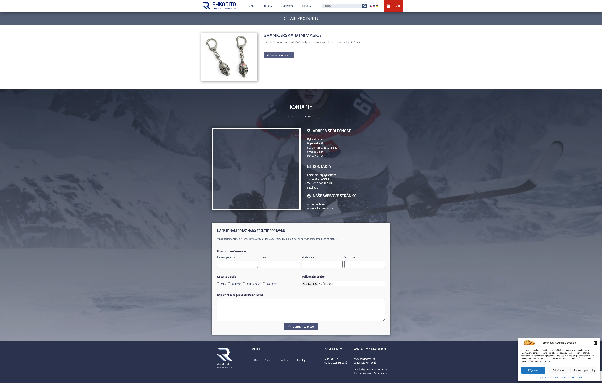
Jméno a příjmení (226, 257)
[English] (374, 5)
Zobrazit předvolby (585, 370)
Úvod (251, 5)
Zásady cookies (542, 377)
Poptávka (236, 283)
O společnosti (287, 5)
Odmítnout (559, 370)
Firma (263, 257)
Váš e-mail (350, 257)
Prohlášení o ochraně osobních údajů (566, 377)
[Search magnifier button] (364, 6)
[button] (595, 342)
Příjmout (533, 370)
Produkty (267, 5)
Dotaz (223, 283)
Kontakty (306, 5)
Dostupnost (272, 283)
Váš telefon (308, 257)
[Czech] (371, 5)
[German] (377, 5)
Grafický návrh (253, 283)
